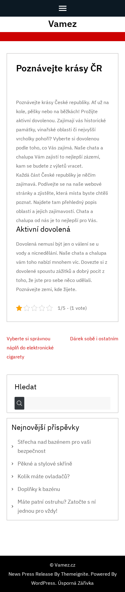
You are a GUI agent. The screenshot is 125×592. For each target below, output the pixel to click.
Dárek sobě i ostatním (94, 338)
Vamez (62, 23)
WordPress (43, 583)
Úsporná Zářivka (76, 583)
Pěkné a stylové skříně (45, 463)
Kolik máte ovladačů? (44, 476)
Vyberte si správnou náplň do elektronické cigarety (30, 347)
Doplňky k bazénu (39, 489)
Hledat (25, 386)
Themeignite (74, 574)
